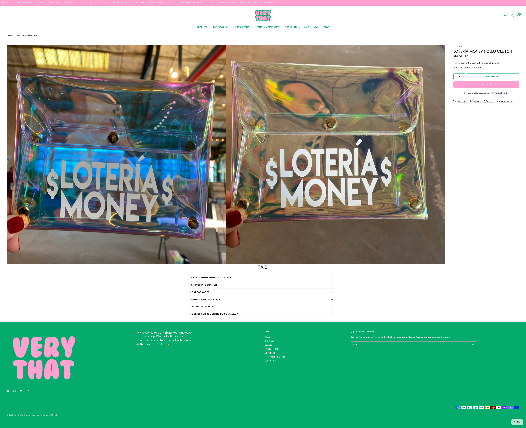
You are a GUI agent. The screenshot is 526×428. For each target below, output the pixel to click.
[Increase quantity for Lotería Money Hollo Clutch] (463, 77)
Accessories (220, 27)
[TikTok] (30, 391)
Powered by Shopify (49, 415)
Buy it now (486, 84)
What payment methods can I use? (211, 277)
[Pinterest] (23, 391)
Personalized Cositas (276, 356)
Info (315, 27)
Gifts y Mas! (291, 27)
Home (9, 36)
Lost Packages (199, 292)
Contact (269, 340)
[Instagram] (16, 391)
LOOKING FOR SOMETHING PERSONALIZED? (214, 313)
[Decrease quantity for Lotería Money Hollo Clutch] (456, 77)
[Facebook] (10, 391)
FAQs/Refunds (272, 348)
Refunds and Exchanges (205, 299)
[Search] (512, 15)
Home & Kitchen (241, 27)
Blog (327, 27)
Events (268, 344)
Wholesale (270, 360)
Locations (270, 352)
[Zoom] (220, 51)
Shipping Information (203, 284)
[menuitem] (203, 27)
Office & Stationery (267, 27)
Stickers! (202, 27)
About (268, 336)
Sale (306, 27)
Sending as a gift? (201, 306)
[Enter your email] (473, 344)
